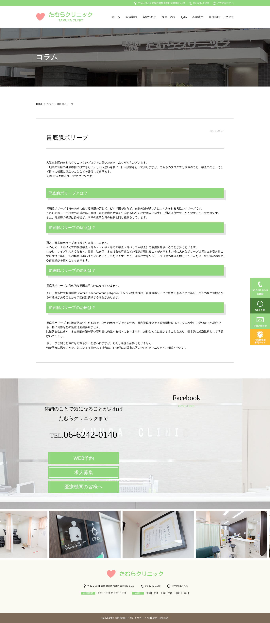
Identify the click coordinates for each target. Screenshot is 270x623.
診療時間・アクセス (221, 17)
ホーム (116, 17)
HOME (39, 104)
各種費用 (197, 17)
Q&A (184, 17)
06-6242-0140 (201, 3)
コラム (50, 104)
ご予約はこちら (225, 3)
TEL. (83, 435)
